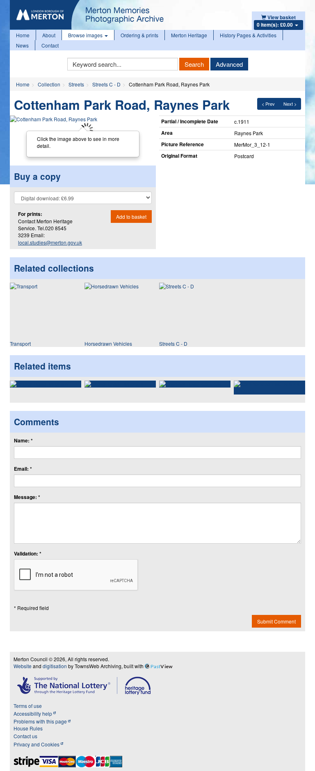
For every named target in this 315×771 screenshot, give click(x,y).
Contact (50, 45)
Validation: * (27, 553)
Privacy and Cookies (37, 744)
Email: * (23, 468)
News (22, 45)
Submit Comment (276, 621)
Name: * (23, 440)
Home (23, 35)
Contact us (25, 735)
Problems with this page (41, 721)
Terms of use (28, 705)
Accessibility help (33, 713)
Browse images (86, 35)
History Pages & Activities (248, 35)
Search (194, 64)
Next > (290, 103)
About (48, 35)
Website (23, 665)
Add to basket (131, 216)
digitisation (55, 665)
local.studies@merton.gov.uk (50, 242)
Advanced (229, 64)
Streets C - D (106, 84)
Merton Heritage (189, 35)
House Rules (28, 728)
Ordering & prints (139, 35)
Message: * (27, 497)
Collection (49, 84)
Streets (76, 84)
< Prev (268, 103)
